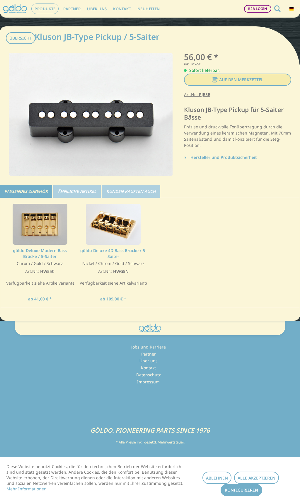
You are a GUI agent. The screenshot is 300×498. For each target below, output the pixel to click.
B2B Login (257, 8)
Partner (148, 354)
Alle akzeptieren (256, 478)
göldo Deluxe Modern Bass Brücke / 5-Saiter (40, 253)
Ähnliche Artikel (77, 191)
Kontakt (148, 367)
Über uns (148, 360)
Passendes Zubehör (26, 191)
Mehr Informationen (26, 489)
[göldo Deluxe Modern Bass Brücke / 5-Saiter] (40, 224)
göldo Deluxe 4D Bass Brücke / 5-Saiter (113, 253)
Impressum (148, 382)
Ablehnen (217, 478)
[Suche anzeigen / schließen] (277, 9)
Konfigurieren (241, 490)
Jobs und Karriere (148, 347)
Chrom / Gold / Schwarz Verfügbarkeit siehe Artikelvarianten (40, 273)
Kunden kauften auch (131, 191)
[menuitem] (45, 9)
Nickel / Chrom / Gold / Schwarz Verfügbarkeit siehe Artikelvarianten (113, 273)
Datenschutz (148, 375)
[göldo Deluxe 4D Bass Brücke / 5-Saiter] (113, 224)
